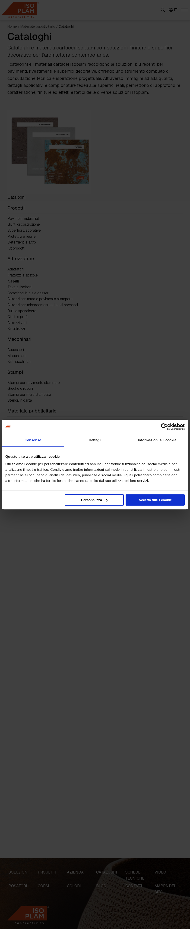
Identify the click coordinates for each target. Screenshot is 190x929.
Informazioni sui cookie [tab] (157, 440)
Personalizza (91, 500)
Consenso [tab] (33, 440)
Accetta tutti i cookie (155, 500)
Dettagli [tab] (95, 440)
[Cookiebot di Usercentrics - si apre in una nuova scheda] (164, 426)
